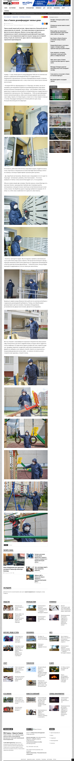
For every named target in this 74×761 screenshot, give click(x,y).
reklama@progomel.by (41, 737)
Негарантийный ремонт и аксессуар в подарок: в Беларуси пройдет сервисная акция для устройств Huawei (60, 46)
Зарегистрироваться (55, 732)
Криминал (38, 8)
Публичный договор (31, 752)
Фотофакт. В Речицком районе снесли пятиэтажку (23, 13)
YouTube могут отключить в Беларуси (18, 709)
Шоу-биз (49, 8)
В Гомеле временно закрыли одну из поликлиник (60, 150)
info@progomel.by (30, 734)
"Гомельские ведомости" (18, 25)
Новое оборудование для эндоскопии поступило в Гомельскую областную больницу (13, 569)
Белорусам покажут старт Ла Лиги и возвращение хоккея (20, 678)
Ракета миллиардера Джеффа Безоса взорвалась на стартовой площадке (65, 678)
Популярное (53, 87)
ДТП (44, 8)
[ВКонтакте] (43, 24)
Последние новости (53, 17)
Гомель (10, 545)
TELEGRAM (43, 759)
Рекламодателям (54, 740)
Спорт (63, 8)
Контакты (52, 743)
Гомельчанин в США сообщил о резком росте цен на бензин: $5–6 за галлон (19, 700)
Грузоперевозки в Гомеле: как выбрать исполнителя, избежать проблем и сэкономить (42, 713)
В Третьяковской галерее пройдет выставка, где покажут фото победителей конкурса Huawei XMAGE (42, 702)
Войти (51, 735)
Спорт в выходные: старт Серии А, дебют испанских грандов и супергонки (19, 669)
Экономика (57, 8)
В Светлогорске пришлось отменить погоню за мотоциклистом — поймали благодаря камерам (43, 609)
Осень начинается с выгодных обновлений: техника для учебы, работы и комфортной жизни (58, 54)
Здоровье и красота (25, 17)
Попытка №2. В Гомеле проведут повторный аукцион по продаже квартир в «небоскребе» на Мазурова (59, 109)
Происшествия (30, 8)
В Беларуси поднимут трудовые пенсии (42, 645)
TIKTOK (54, 759)
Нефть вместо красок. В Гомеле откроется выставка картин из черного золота (60, 61)
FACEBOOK (38, 759)
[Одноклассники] (45, 24)
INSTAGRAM (49, 759)
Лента (5, 8)
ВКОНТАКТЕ (23, 759)
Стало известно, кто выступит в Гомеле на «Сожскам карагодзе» (60, 74)
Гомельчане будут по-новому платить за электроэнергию (58, 97)
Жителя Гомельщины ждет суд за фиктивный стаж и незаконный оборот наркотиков (66, 608)
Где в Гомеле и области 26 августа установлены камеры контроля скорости (59, 39)
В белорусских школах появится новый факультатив (59, 13)
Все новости (7, 17)
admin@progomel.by (30, 743)
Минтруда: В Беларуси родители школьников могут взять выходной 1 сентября (60, 68)
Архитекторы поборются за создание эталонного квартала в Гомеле (59, 136)
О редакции (53, 738)
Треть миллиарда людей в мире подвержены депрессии (41, 568)
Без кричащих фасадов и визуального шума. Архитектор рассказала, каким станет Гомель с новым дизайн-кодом (60, 122)
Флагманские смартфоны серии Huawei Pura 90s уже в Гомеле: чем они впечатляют (42, 683)
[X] (47, 24)
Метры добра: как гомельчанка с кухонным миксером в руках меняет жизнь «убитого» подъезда (59, 32)
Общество (21, 8)
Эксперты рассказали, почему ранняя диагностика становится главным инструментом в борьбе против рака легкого (41, 558)
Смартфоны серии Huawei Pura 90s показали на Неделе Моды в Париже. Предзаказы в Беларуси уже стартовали (19, 650)
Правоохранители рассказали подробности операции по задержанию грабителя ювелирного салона (65, 620)
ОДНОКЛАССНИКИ (31, 759)
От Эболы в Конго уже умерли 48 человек (65, 668)
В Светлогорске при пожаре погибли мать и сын (42, 619)
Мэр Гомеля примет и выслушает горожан (59, 80)
